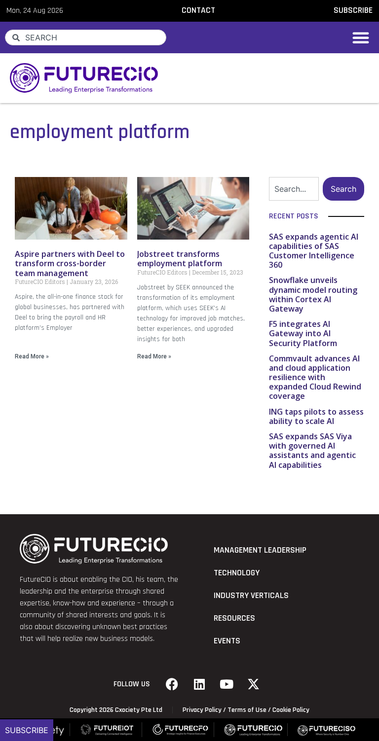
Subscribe (26, 730)
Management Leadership (260, 550)
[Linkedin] (199, 684)
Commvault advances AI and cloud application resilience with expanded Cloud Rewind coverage (315, 377)
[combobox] (85, 37)
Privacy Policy (202, 710)
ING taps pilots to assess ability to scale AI (316, 416)
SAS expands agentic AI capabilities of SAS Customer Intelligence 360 (313, 251)
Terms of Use (246, 710)
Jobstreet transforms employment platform (179, 258)
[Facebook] (172, 684)
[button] (360, 37)
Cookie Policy (290, 710)
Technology (237, 572)
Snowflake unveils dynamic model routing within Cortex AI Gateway (313, 294)
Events (227, 640)
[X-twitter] (253, 684)
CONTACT (198, 10)
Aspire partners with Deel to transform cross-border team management (70, 263)
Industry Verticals (251, 595)
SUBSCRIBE (353, 10)
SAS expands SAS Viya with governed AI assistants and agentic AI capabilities (312, 450)
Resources (234, 618)
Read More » (32, 356)
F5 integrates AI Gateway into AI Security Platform (303, 333)
